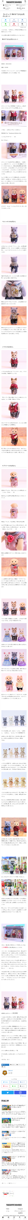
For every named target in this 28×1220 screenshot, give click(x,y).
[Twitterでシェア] (5, 613)
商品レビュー (6, 1064)
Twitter (7, 1208)
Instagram (20, 1208)
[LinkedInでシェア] (17, 617)
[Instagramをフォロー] (11, 1073)
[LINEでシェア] (5, 617)
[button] (22, 24)
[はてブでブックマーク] (17, 613)
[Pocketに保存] (23, 613)
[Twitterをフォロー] (9, 1073)
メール (7, 1211)
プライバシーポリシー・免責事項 (20, 1212)
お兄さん (13, 1064)
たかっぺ (10, 1070)
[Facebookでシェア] (11, 613)
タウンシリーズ (21, 1064)
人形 (4, 1066)
